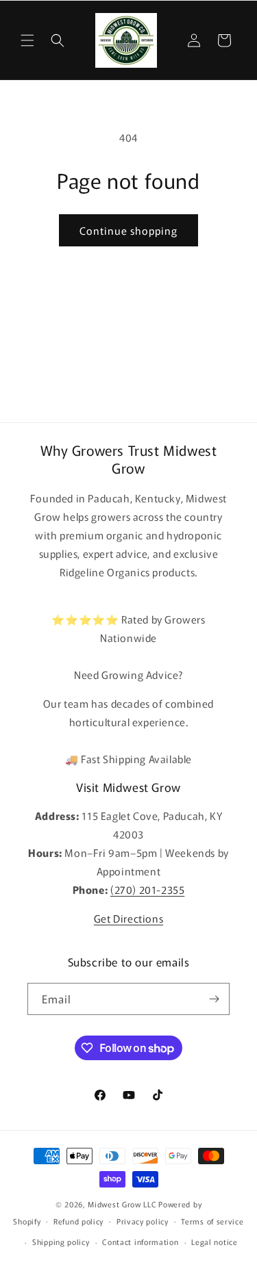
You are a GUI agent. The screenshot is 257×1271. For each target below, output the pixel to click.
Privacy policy (143, 1221)
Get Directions (128, 918)
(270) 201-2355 (147, 889)
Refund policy (78, 1221)
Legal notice (214, 1241)
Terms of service (212, 1221)
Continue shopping (128, 230)
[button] (27, 40)
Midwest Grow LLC (122, 1203)
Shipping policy (61, 1241)
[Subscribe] (214, 999)
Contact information (140, 1241)
